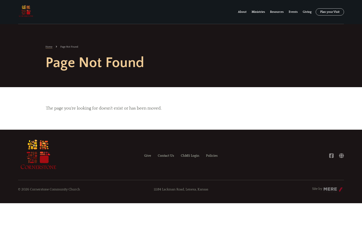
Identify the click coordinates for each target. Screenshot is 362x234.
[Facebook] (331, 155)
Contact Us (166, 156)
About (242, 12)
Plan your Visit (330, 12)
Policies (212, 156)
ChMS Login (190, 156)
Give (147, 156)
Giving (307, 12)
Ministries (258, 12)
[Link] (341, 155)
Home (48, 46)
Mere (327, 188)
